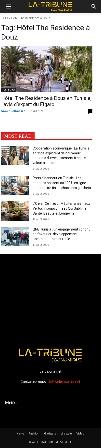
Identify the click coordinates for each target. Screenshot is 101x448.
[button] (8, 6)
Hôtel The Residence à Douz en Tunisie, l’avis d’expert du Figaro (46, 101)
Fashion (34, 433)
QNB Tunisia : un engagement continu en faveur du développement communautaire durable (61, 234)
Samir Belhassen (13, 111)
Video (80, 433)
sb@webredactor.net (64, 381)
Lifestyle (66, 433)
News (20, 433)
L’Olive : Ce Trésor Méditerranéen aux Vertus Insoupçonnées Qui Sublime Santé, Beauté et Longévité (61, 208)
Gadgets (50, 433)
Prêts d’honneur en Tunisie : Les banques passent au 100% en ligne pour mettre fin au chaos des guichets (62, 183)
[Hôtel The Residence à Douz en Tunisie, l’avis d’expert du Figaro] (46, 69)
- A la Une (9, 90)
